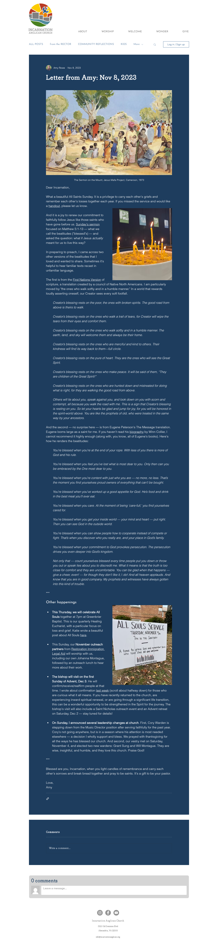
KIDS (124, 44)
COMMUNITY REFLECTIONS (96, 44)
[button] (78, 31)
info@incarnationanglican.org (108, 937)
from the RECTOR (60, 44)
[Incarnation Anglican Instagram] (100, 913)
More (137, 44)
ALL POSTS (36, 44)
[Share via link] (47, 798)
